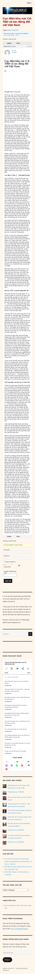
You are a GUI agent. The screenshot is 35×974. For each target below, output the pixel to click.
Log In (8, 581)
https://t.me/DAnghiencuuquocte (19, 928)
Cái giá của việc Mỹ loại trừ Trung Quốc (15, 751)
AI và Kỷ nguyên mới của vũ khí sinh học (16, 729)
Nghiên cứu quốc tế (8, 968)
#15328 (29, 46)
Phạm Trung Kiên (13, 30)
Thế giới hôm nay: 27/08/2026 (16, 792)
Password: (6, 555)
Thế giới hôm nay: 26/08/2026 (16, 830)
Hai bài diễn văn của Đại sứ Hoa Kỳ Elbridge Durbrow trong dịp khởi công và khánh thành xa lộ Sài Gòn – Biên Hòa (18, 861)
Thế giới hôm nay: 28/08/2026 (16, 842)
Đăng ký (7, 960)
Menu (29, 3)
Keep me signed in (10, 561)
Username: (7, 549)
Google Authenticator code (10, 572)
